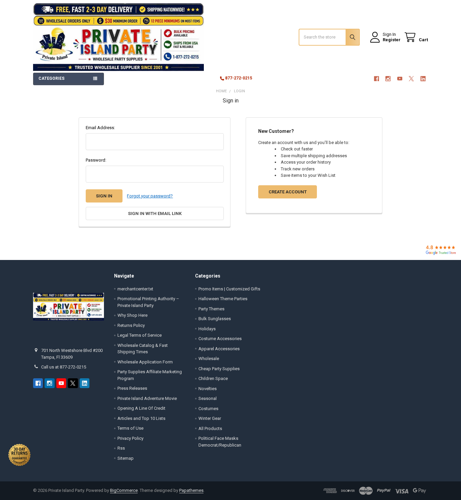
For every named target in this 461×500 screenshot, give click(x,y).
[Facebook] (376, 79)
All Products (210, 428)
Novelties (207, 388)
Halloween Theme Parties (222, 298)
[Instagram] (388, 79)
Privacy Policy (130, 438)
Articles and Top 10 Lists (141, 418)
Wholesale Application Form (145, 361)
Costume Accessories (220, 338)
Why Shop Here (132, 315)
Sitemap (125, 458)
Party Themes (211, 308)
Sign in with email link (155, 213)
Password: (96, 160)
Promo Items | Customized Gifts (229, 288)
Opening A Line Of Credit (141, 408)
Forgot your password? (150, 195)
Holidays (207, 328)
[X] (411, 79)
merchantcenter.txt (135, 288)
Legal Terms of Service (139, 335)
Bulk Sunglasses (214, 318)
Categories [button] (51, 78)
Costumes (208, 408)
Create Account (288, 191)
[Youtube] (400, 79)
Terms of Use (130, 428)
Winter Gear (209, 418)
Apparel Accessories (219, 348)
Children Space (213, 378)
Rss (121, 448)
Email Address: (100, 127)
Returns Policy (131, 325)
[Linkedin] (423, 79)
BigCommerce (124, 490)
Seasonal (207, 398)
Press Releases (132, 388)
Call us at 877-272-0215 (63, 367)
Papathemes (191, 490)
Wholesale (208, 358)
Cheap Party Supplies (219, 368)
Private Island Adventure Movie (147, 398)
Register (392, 39)
